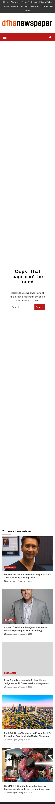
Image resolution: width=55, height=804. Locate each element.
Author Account (11, 6)
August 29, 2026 (26, 581)
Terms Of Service (29, 2)
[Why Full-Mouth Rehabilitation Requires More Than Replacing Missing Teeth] (27, 553)
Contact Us (28, 10)
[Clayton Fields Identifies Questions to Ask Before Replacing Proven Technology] (27, 606)
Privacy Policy (45, 2)
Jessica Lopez (11, 581)
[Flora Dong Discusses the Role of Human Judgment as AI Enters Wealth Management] (27, 659)
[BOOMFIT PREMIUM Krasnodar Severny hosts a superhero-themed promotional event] (27, 765)
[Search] (50, 37)
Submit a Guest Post (30, 6)
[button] (5, 37)
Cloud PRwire (10, 567)
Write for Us (47, 6)
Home (6, 2)
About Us (15, 2)
